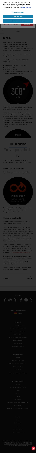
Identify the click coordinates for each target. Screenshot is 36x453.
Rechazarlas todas (18, 16)
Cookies (23, 7)
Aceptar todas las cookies (18, 21)
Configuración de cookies (18, 12)
